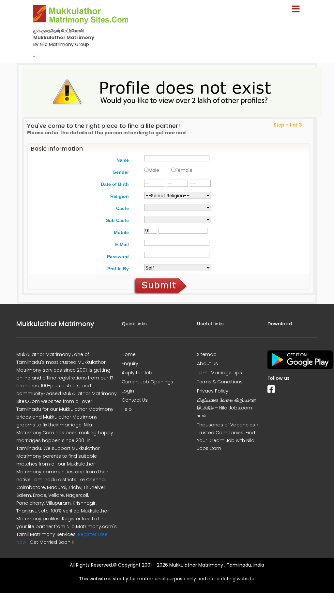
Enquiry (130, 363)
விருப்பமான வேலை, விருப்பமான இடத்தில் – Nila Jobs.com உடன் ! (226, 408)
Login (128, 391)
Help (127, 409)
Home (129, 354)
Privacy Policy (212, 391)
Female (183, 170)
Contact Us (135, 400)
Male (153, 170)
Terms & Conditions (220, 381)
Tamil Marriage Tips (219, 372)
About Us (207, 363)
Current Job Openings (147, 381)
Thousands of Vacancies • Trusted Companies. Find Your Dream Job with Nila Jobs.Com (227, 437)
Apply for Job (137, 372)
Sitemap (207, 354)
